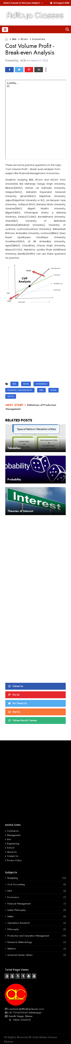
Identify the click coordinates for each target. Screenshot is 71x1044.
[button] (22, 3)
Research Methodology (19, 942)
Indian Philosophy (16, 910)
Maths (10, 916)
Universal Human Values (20, 955)
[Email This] (38, 69)
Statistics (11, 948)
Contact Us (12, 856)
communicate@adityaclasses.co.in (25, 1009)
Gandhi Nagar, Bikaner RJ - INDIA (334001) (19, 1018)
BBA (14, 39)
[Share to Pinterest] (29, 69)
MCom (54, 390)
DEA (9, 891)
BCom (24, 39)
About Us (12, 852)
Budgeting (12, 878)
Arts (9, 839)
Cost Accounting (16, 884)
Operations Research (18, 923)
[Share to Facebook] (9, 69)
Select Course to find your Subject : (22, 2)
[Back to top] (63, 1036)
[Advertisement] (35, 343)
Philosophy (13, 929)
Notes (10, 396)
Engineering (13, 843)
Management (13, 835)
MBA (41, 390)
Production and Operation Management (28, 936)
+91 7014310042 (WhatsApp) (24, 1012)
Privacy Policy (14, 860)
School (10, 847)
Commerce (12, 831)
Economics (38, 39)
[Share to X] (19, 69)
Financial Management (19, 390)
